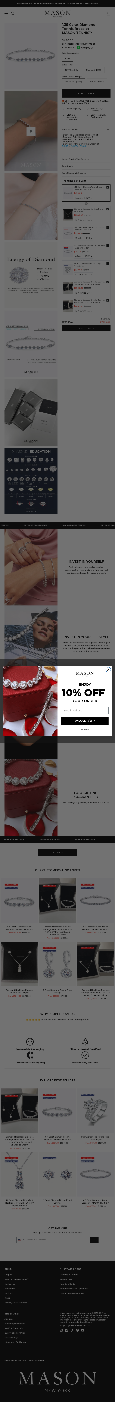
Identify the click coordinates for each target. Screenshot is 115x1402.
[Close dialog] (108, 669)
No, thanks (85, 729)
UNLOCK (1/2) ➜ (85, 720)
